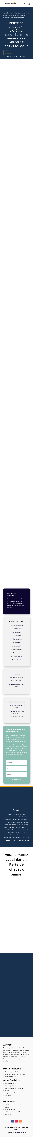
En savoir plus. (17, 607)
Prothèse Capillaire (10, 1077)
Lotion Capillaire (10, 1086)
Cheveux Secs (17, 632)
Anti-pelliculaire (17, 660)
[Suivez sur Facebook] (12, 1121)
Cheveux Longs (17, 639)
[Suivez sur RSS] (20, 1121)
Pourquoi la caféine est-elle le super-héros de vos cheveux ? (15, 130)
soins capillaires (21, 580)
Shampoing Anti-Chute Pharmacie (15, 1074)
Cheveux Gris (17, 653)
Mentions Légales (10, 1109)
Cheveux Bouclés (17, 646)
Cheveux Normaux (17, 625)
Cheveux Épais (17, 642)
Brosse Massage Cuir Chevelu (14, 1088)
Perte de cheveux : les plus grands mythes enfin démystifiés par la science (16, 1004)
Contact (7, 1105)
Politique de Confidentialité (13, 1112)
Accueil (5, 13)
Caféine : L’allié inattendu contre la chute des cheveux (16, 135)
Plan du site (8, 1114)
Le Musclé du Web (18, 1133)
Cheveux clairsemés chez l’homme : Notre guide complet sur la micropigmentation (16, 902)
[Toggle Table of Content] (26, 126)
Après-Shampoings (17, 677)
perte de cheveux (12, 578)
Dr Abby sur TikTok (20, 111)
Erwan (15, 51)
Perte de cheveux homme (17, 13)
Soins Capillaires (11, 1080)
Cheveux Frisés (17, 649)
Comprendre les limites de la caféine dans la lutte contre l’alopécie (14, 140)
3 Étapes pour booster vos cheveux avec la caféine (16, 145)
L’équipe (7, 1107)
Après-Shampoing (10, 1083)
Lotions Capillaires (17, 681)
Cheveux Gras (17, 635)
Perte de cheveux (12, 1069)
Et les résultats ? (11, 149)
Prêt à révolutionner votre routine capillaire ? (16, 152)
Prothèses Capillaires (17, 717)
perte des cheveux (16, 96)
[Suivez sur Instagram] (16, 1121)
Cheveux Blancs (17, 656)
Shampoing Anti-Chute (12, 1072)
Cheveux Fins (17, 629)
